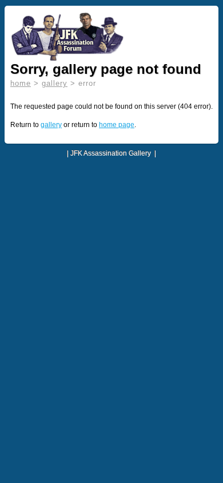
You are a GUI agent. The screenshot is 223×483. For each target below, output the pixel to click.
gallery (54, 83)
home (20, 83)
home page (116, 125)
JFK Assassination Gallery (110, 153)
